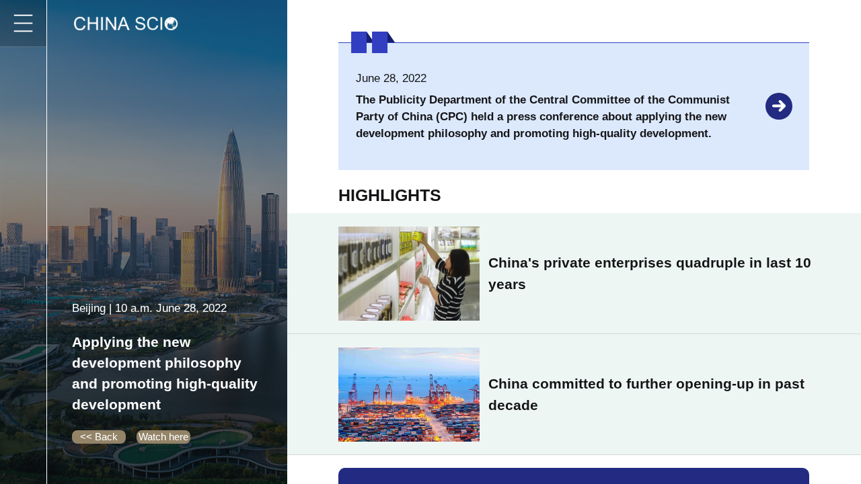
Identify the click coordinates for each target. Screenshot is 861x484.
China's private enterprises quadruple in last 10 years (649, 273)
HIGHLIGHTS (389, 195)
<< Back (99, 436)
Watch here (163, 436)
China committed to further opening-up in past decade (646, 394)
